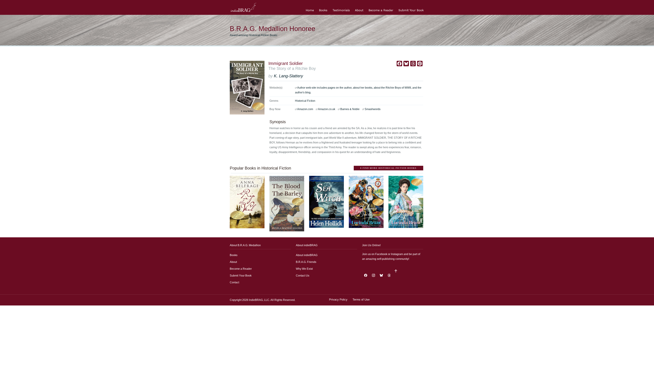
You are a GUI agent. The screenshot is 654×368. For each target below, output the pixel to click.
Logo (243, 7)
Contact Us (302, 275)
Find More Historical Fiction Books (389, 168)
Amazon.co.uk (326, 109)
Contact (234, 282)
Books (323, 10)
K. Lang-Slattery (288, 76)
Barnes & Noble (350, 109)
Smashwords (372, 109)
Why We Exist (304, 268)
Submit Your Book (411, 10)
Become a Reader (381, 10)
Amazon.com (305, 109)
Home (310, 10)
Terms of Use (361, 299)
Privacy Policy (338, 299)
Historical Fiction (305, 100)
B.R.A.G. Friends (306, 261)
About (359, 10)
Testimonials (341, 10)
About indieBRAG (306, 255)
